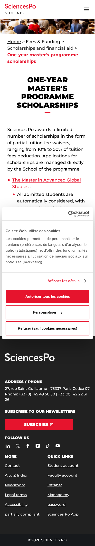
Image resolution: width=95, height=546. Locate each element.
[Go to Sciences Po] (30, 360)
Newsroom (15, 485)
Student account (63, 465)
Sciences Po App (63, 514)
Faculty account (62, 475)
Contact (12, 465)
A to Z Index (16, 475)
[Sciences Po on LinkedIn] (8, 446)
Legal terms (16, 494)
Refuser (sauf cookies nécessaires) (47, 328)
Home (14, 41)
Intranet (55, 485)
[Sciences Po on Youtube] (58, 446)
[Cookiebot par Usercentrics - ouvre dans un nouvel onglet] (68, 214)
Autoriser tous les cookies (47, 296)
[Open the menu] (86, 9)
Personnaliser (45, 312)
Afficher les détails (64, 281)
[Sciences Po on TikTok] (48, 446)
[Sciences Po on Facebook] (28, 446)
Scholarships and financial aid (40, 48)
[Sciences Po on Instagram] (38, 446)
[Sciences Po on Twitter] (18, 446)
